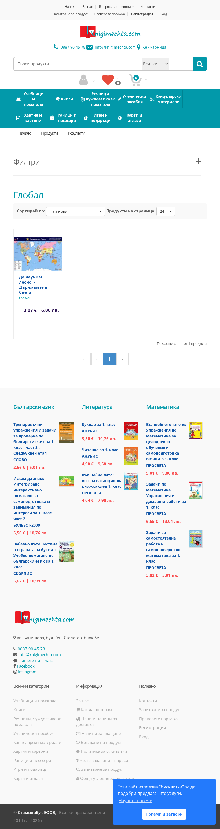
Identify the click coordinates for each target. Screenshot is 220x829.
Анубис (90, 430)
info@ (115, 47)
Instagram (27, 671)
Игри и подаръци (30, 769)
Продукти (49, 133)
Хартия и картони (30, 751)
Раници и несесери (32, 760)
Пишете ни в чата (36, 660)
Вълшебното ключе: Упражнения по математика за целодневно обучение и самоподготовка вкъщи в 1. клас (166, 442)
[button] (75, 211)
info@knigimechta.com (40, 654)
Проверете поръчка (109, 14)
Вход (163, 14)
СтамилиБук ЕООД (37, 812)
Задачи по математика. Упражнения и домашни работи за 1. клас (166, 496)
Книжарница (153, 47)
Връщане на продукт (101, 742)
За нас (88, 7)
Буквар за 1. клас (98, 424)
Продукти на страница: (130, 210)
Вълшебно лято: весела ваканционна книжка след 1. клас (102, 480)
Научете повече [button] (135, 800)
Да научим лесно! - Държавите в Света (33, 284)
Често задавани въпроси (103, 760)
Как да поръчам (96, 709)
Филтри (26, 162)
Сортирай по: (31, 210)
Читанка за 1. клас (100, 449)
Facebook (26, 666)
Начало (70, 7)
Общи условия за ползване (106, 778)
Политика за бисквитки (103, 751)
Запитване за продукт (70, 14)
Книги (19, 709)
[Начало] (110, 32)
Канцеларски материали (37, 742)
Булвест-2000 (26, 525)
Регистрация (142, 14)
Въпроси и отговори (115, 6)
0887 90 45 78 (72, 47)
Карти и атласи (28, 778)
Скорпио (22, 573)
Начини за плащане (100, 733)
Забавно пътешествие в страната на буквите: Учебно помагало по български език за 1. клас (35, 555)
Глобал (24, 298)
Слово (20, 459)
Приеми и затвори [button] (164, 814)
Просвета (92, 492)
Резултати (76, 133)
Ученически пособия (33, 733)
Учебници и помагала (34, 700)
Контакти (148, 7)
